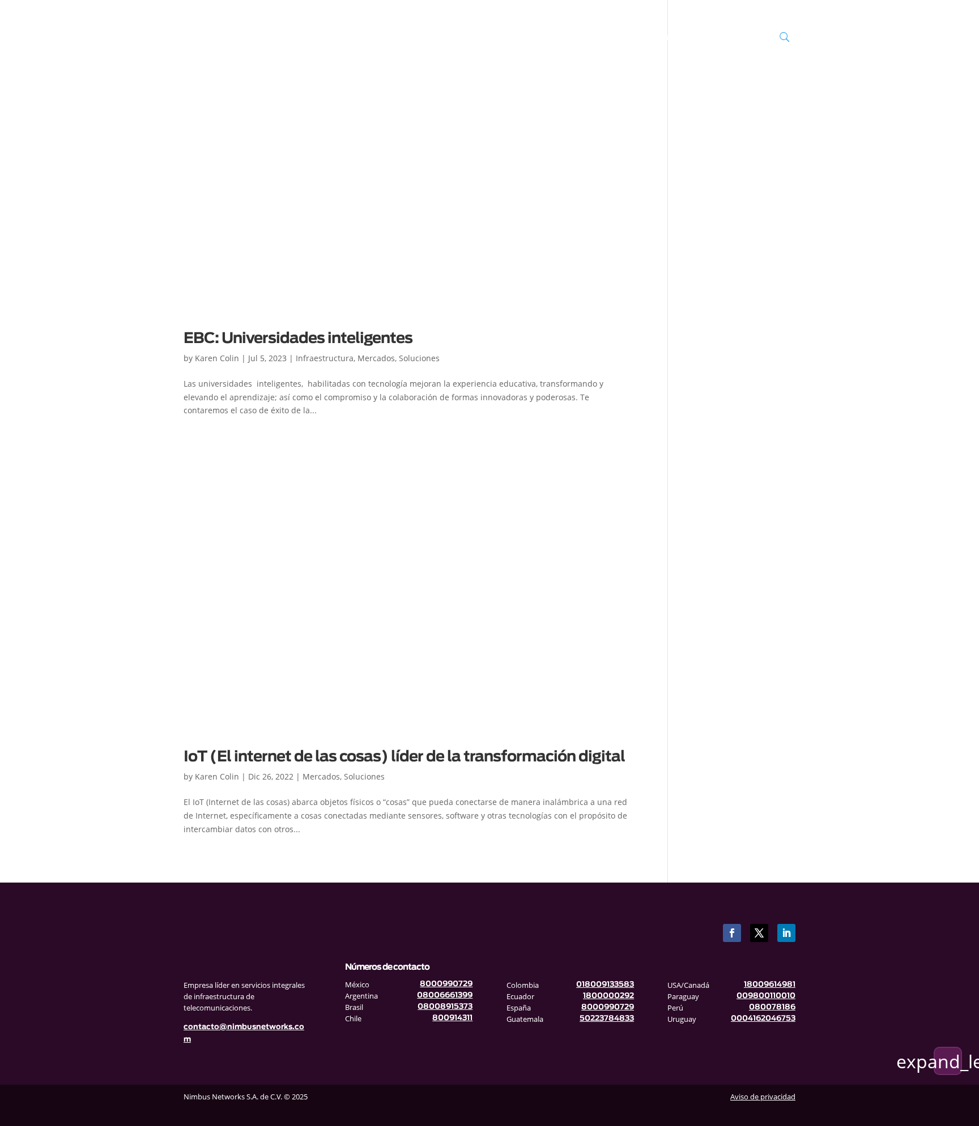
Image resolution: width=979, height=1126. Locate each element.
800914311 (452, 1018)
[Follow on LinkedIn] (786, 933)
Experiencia (653, 37)
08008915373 (445, 1007)
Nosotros (398, 37)
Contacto (707, 37)
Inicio (365, 37)
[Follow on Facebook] (732, 933)
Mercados (575, 37)
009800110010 (766, 996)
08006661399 (445, 995)
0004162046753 (763, 1018)
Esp (737, 37)
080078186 (772, 1007)
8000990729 (446, 984)
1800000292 (608, 996)
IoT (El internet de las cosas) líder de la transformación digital (406, 757)
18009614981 (769, 984)
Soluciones (521, 37)
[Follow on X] (759, 933)
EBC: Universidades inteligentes (298, 338)
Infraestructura (458, 37)
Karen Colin (217, 358)
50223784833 (607, 1018)
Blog (618, 37)
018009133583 (605, 984)
